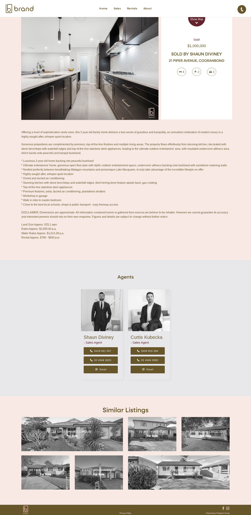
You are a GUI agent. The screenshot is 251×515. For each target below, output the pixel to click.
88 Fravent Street (45, 470)
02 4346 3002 (149, 360)
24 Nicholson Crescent (205, 431)
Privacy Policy (125, 513)
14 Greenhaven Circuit (72, 431)
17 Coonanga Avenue (179, 470)
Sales (117, 8)
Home (103, 8)
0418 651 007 (102, 351)
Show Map (196, 19)
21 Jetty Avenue (152, 431)
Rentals (132, 8)
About (147, 8)
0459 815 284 (149, 351)
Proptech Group (223, 513)
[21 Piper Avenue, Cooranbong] (89, 68)
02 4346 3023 (102, 360)
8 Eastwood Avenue (99, 470)
